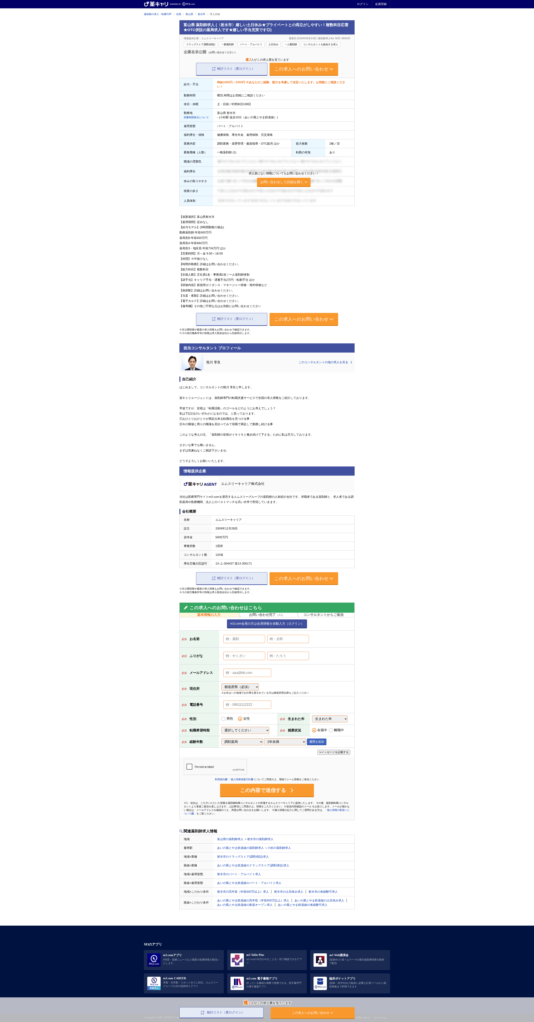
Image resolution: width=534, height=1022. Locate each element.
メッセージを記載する (335, 752)
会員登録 (381, 4)
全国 (178, 14)
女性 (246, 718)
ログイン (363, 4)
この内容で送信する (264, 790)
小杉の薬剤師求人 (279, 847)
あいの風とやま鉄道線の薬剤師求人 (240, 847)
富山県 (189, 14)
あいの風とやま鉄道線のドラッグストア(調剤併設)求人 (253, 865)
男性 (230, 718)
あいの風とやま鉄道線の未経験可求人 (302, 904)
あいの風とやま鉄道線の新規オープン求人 (245, 904)
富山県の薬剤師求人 (230, 839)
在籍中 (322, 730)
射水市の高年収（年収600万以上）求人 (243, 891)
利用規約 (220, 779)
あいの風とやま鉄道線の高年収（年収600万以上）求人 (253, 900)
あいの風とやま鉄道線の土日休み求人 (319, 900)
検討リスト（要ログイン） (236, 68)
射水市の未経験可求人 (323, 891)
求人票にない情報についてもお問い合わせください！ (284, 178)
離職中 (339, 730)
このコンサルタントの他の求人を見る (323, 362)
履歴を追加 (316, 741)
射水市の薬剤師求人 (260, 839)
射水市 (201, 14)
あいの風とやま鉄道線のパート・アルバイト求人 (249, 883)
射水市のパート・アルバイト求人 (239, 874)
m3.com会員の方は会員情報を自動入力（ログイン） (267, 623)
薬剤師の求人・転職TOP (157, 14)
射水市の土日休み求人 (288, 891)
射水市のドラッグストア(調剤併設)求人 (243, 856)
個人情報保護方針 (241, 779)
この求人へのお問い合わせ (301, 69)
